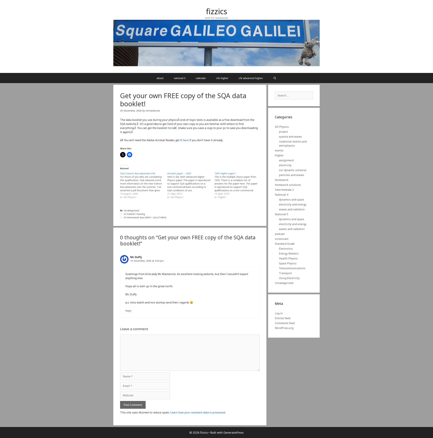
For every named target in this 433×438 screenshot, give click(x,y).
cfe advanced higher (251, 78)
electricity (285, 165)
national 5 (180, 78)
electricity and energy (292, 204)
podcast (280, 234)
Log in (279, 313)
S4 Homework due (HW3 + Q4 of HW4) (145, 217)
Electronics (286, 248)
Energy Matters (289, 253)
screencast (281, 239)
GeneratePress (233, 432)
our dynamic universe (292, 170)
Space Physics (288, 263)
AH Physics (282, 127)
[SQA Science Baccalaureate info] (143, 185)
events (279, 150)
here (171, 128)
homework (281, 180)
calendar (201, 78)
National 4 (281, 194)
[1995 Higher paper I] (238, 185)
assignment (286, 160)
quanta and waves (290, 136)
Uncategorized (131, 210)
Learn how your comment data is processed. (198, 412)
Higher (279, 155)
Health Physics (288, 258)
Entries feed (282, 318)
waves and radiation (292, 209)
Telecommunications (292, 268)
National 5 (281, 214)
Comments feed (285, 323)
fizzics (216, 11)
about (160, 78)
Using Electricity (289, 278)
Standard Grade (285, 244)
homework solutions (288, 185)
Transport (285, 273)
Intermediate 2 (284, 190)
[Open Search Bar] (274, 78)
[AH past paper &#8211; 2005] (190, 185)
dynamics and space (291, 199)
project (283, 132)
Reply (128, 310)
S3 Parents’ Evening (134, 214)
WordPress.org (284, 328)
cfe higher (222, 78)
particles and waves (291, 175)
